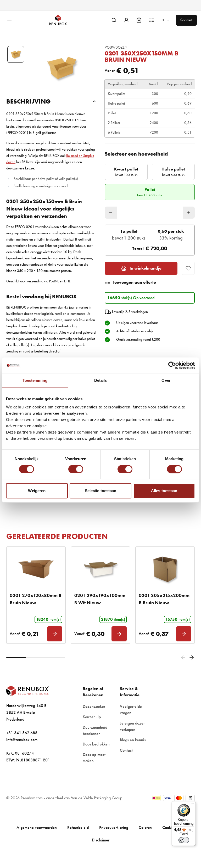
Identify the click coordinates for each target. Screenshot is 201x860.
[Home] (62, 20)
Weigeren (37, 490)
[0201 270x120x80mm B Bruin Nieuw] (36, 569)
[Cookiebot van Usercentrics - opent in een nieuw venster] (172, 365)
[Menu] (192, 804)
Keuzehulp (92, 716)
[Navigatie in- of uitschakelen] (9, 20)
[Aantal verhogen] (189, 213)
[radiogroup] (150, 182)
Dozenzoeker (94, 706)
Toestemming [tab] (35, 380)
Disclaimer (100, 840)
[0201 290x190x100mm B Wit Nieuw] (100, 569)
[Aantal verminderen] (111, 213)
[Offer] (151, 20)
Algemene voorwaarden (36, 827)
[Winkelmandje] (139, 20)
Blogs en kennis (133, 739)
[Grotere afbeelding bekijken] (61, 68)
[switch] (75, 469)
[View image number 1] (15, 54)
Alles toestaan (164, 490)
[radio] (126, 172)
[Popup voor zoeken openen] (114, 20)
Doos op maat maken (94, 757)
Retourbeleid (78, 827)
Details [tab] (100, 380)
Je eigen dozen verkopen (133, 726)
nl (163, 20)
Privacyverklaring (113, 827)
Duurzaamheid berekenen (95, 730)
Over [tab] (165, 380)
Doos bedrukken (96, 744)
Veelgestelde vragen (131, 709)
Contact (126, 750)
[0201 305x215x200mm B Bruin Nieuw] (165, 569)
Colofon (145, 827)
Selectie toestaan (100, 490)
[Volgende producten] (191, 657)
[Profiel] (126, 20)
